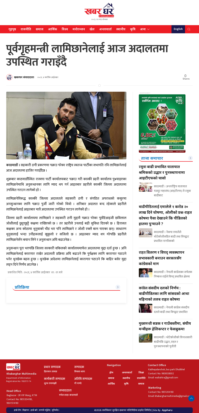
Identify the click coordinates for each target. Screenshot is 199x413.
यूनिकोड (55, 410)
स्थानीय (120, 29)
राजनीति (26, 29)
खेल (92, 29)
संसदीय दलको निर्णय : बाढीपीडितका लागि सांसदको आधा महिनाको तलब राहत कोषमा (164, 293)
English (178, 29)
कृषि (132, 29)
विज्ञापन (26, 410)
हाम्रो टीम (17, 410)
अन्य (143, 29)
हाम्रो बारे (34, 410)
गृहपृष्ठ (12, 29)
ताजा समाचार (152, 158)
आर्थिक (52, 29)
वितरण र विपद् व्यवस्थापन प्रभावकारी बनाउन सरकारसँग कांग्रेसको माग (161, 258)
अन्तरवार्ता (105, 29)
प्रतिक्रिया (22, 287)
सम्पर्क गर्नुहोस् (44, 410)
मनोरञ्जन (79, 29)
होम (111, 372)
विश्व (65, 29)
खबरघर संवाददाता (24, 77)
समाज (39, 29)
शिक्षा (141, 372)
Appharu (167, 410)
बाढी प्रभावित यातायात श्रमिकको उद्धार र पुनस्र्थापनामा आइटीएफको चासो (162, 172)
